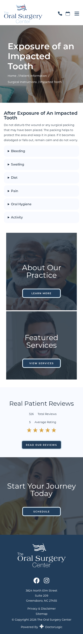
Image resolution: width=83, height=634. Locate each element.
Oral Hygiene (21, 204)
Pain (14, 191)
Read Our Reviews (41, 444)
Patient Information (33, 76)
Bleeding (18, 151)
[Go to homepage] (26, 13)
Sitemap (41, 614)
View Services (41, 363)
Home (12, 76)
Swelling (17, 164)
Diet (14, 177)
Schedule (41, 511)
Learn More (41, 293)
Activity (17, 217)
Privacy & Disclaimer (41, 608)
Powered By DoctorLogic (41, 627)
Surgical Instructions (22, 82)
